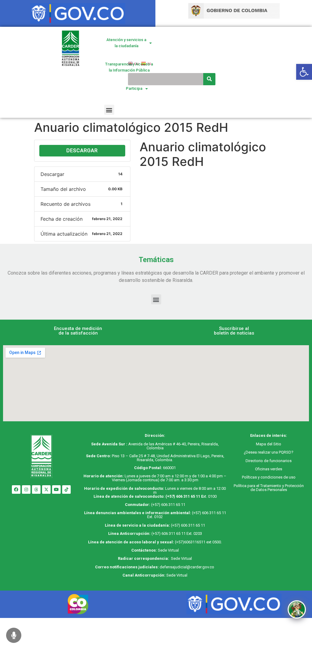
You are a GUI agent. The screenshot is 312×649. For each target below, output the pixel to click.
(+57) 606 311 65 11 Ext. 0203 (176, 533)
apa (262, 444)
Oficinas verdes (268, 469)
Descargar (82, 150)
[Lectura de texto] (13, 635)
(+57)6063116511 (190, 542)
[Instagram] (26, 489)
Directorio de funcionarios (269, 460)
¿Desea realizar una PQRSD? (268, 452)
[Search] (209, 79)
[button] (109, 110)
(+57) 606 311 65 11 (182, 496)
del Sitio (273, 444)
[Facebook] (16, 489)
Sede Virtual (168, 550)
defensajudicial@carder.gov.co (187, 567)
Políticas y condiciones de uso (269, 477)
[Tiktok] (66, 489)
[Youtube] (56, 489)
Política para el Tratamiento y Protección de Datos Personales (269, 487)
